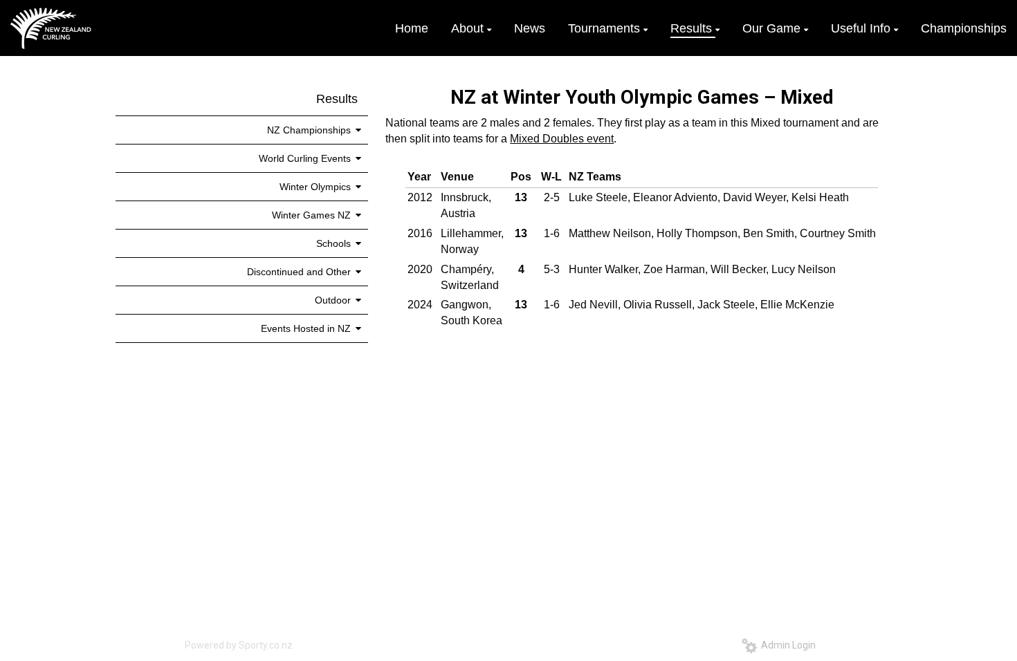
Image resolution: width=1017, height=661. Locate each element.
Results (337, 99)
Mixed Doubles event (562, 139)
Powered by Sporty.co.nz (239, 645)
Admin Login (786, 645)
